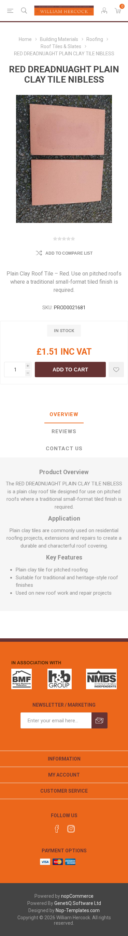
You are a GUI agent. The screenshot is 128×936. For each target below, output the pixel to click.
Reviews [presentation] (64, 431)
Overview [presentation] (64, 414)
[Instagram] (71, 828)
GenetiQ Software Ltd (77, 903)
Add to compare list (69, 253)
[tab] (64, 414)
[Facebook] (57, 828)
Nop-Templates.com (78, 910)
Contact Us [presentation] (64, 448)
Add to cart (70, 369)
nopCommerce (77, 896)
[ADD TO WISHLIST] (116, 369)
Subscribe (99, 720)
